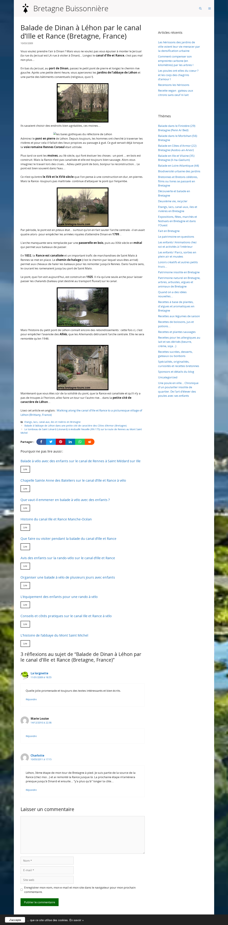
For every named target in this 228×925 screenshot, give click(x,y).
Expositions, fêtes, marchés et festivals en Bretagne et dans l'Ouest (177, 221)
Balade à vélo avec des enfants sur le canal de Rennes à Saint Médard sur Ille (81, 461)
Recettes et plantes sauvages (177, 332)
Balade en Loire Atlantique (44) (178, 165)
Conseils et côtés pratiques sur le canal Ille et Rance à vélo (66, 615)
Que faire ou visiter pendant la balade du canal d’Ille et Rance (68, 538)
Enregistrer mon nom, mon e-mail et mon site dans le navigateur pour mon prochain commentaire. (80, 890)
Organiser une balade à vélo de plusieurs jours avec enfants (68, 577)
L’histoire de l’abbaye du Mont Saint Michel (54, 635)
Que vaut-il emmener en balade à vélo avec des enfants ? (65, 499)
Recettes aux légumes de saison (179, 316)
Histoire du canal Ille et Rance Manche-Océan (56, 519)
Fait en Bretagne (169, 231)
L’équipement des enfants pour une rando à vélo (59, 596)
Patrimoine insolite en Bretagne (179, 272)
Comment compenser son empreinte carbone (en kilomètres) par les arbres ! (175, 60)
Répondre (31, 699)
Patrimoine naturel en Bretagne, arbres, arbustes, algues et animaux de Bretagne (179, 282)
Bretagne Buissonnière (70, 8)
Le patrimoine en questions (176, 236)
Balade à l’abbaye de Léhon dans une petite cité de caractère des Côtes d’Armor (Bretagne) (75, 425)
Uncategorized (167, 377)
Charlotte (37, 755)
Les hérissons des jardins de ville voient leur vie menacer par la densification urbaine (179, 46)
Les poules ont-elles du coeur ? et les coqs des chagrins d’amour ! (178, 75)
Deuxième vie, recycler (172, 201)
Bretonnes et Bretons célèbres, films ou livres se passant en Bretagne (178, 181)
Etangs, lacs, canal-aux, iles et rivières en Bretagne (52, 421)
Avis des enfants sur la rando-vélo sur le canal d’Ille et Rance (68, 558)
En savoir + (76, 920)
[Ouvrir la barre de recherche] (200, 8)
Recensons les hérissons (173, 85)
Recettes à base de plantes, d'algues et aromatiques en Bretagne (176, 306)
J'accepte (15, 920)
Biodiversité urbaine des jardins (179, 171)
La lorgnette (39, 673)
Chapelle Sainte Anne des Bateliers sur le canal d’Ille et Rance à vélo (73, 480)
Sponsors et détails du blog (176, 372)
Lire (25, 469)
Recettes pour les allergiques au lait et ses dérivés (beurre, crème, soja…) (179, 342)
